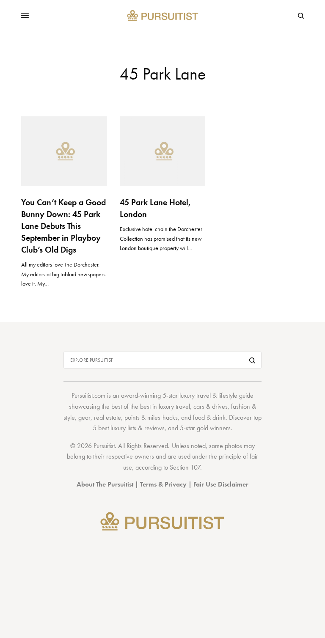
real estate (107, 417)
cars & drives (210, 406)
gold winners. (214, 428)
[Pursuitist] (162, 15)
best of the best (131, 406)
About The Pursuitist (105, 484)
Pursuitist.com (88, 395)
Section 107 (185, 467)
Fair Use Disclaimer (220, 484)
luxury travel (174, 406)
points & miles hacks (150, 417)
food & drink (209, 417)
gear (84, 417)
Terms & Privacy (163, 484)
